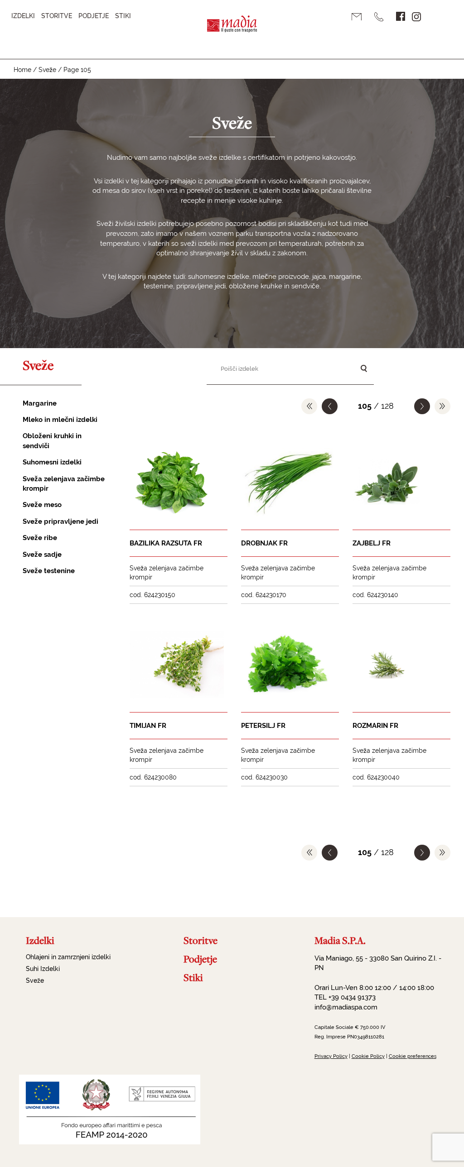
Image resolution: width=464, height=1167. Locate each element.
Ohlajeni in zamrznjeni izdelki (68, 957)
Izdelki (23, 16)
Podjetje (93, 16)
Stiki (123, 16)
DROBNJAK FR (264, 543)
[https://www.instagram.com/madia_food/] (416, 16)
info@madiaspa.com (345, 1007)
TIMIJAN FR (148, 726)
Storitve (56, 16)
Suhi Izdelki (43, 969)
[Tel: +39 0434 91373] (381, 16)
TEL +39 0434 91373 (345, 997)
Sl (436, 16)
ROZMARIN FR (375, 726)
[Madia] (232, 29)
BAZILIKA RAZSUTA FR (166, 543)
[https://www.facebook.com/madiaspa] (400, 16)
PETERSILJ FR (263, 726)
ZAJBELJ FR (372, 543)
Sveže (47, 69)
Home (22, 69)
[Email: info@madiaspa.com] (359, 17)
